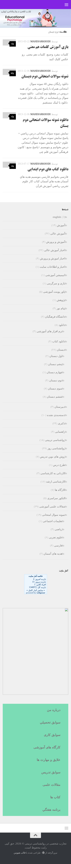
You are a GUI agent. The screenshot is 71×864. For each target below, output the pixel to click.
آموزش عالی (57, 233)
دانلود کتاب (58, 341)
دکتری (61, 423)
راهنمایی (60, 431)
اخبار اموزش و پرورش (52, 258)
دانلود (62, 325)
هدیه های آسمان (53, 553)
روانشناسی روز (56, 448)
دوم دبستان (55, 380)
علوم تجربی (55, 537)
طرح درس (59, 465)
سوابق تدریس (50, 772)
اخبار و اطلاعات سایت (52, 266)
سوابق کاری (52, 735)
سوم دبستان (55, 388)
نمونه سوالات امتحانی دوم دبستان (44, 77)
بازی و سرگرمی (56, 283)
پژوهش (61, 300)
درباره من (53, 710)
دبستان (61, 349)
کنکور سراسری (56, 498)
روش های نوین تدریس (52, 456)
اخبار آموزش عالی (54, 250)
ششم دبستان (54, 396)
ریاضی (58, 529)
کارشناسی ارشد (55, 481)
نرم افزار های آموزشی (49, 331)
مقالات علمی (51, 785)
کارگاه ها (60, 489)
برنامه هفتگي (51, 809)
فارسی (58, 545)
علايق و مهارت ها (48, 760)
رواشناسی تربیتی (55, 440)
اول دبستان (55, 356)
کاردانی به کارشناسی (52, 473)
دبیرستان (59, 406)
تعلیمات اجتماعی (52, 521)
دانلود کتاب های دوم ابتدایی (47, 170)
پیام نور (61, 308)
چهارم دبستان (54, 372)
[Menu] (66, 4)
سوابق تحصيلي (50, 722)
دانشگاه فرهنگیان (55, 316)
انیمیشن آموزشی (55, 275)
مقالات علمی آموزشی (52, 506)
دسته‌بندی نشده (56, 415)
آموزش (61, 225)
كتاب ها (55, 797)
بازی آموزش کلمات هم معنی (47, 47)
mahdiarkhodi (40, 41)
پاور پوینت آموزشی (54, 291)
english (57, 217)
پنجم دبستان (55, 364)
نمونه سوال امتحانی (53, 514)
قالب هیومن (19, 852)
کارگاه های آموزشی (46, 747)
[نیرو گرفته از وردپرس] (43, 853)
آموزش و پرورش (55, 241)
